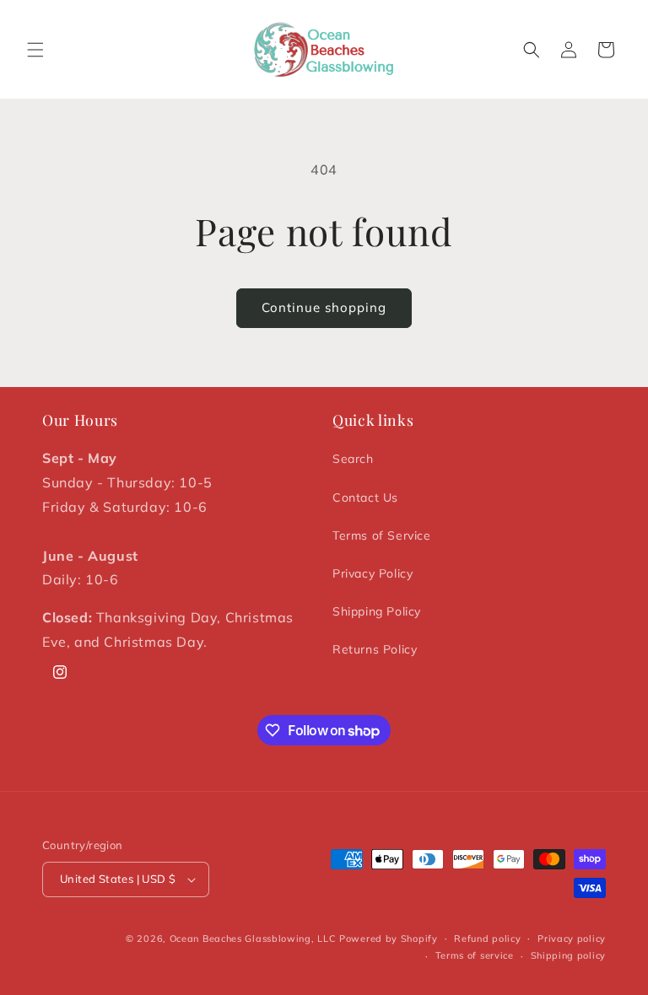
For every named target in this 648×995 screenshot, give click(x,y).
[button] (35, 49)
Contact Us (365, 497)
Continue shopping (324, 307)
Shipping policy (569, 955)
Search (353, 458)
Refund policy (487, 938)
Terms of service (474, 955)
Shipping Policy (376, 611)
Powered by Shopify (388, 938)
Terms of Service (381, 535)
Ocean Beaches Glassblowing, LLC (253, 938)
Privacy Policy (372, 573)
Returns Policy (374, 649)
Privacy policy (571, 938)
